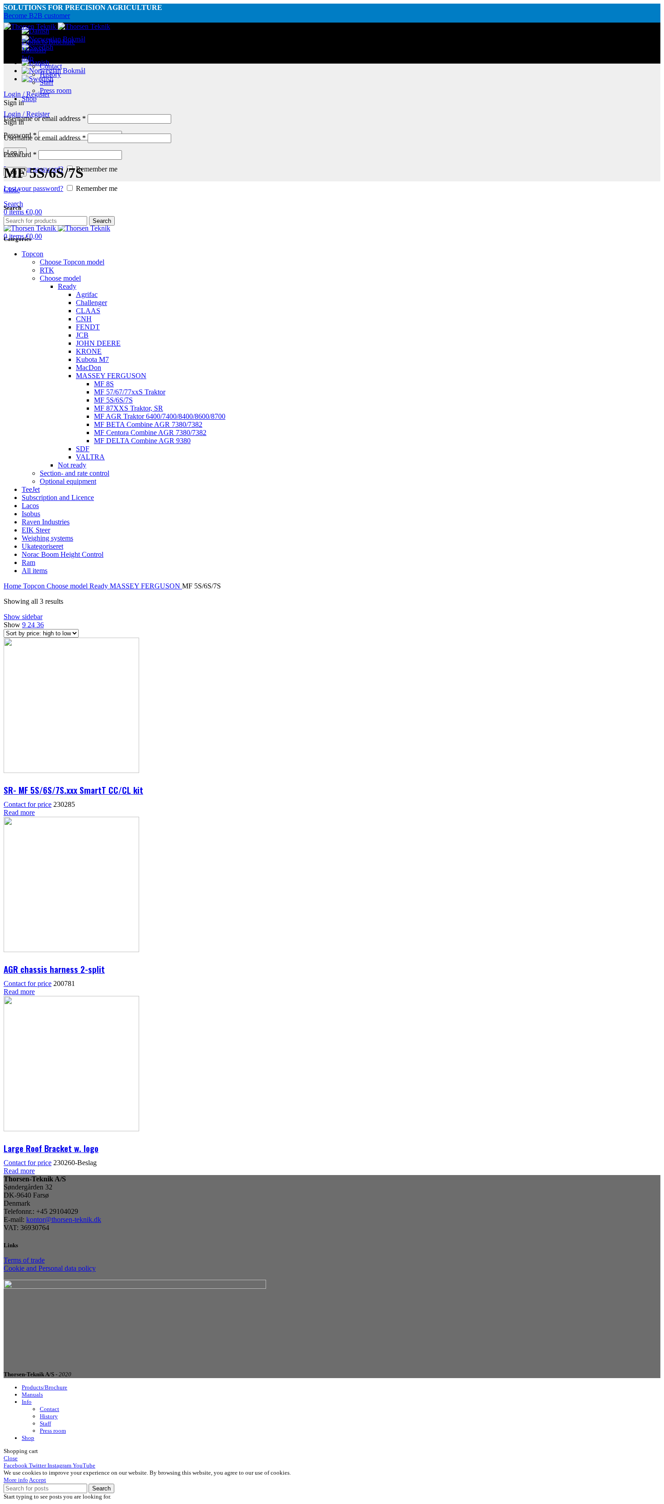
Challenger (91, 302)
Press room (55, 90)
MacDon (88, 367)
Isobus (31, 514)
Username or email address (45, 118)
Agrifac (87, 294)
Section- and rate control (74, 473)
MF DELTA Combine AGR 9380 (142, 440)
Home (13, 586)
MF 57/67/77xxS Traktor (129, 392)
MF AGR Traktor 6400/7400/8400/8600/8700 (159, 416)
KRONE (89, 351)
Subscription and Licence (58, 497)
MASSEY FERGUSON (111, 375)
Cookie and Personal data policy (50, 1268)
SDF (82, 449)
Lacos (30, 505)
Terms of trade (24, 1260)
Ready (67, 286)
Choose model (60, 278)
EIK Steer (36, 530)
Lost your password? (33, 188)
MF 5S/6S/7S (113, 400)
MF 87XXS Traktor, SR (128, 408)
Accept (37, 1479)
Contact (51, 66)
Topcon (32, 254)
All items (34, 570)
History (50, 74)
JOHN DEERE (98, 343)
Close (12, 190)
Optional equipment (68, 481)
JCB (82, 335)
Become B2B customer (37, 15)
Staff (46, 82)
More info (16, 1479)
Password (20, 154)
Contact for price (27, 804)
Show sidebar (23, 616)
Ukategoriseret (42, 546)
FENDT (88, 327)
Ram (28, 562)
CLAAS (88, 311)
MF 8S (104, 384)
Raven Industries (46, 522)
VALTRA (90, 457)
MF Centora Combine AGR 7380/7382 (150, 432)
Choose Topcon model (72, 262)
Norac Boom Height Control (62, 554)
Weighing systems (47, 538)
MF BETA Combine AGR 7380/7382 (148, 424)
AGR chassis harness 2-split (54, 969)
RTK (47, 270)
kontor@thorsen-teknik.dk (63, 1219)
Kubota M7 (92, 359)
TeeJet (31, 489)
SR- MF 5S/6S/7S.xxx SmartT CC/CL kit (73, 789)
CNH (84, 319)
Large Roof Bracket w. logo (51, 1148)
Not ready (72, 465)
